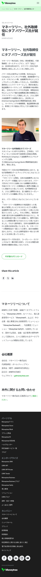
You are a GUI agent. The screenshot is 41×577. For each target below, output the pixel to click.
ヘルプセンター (7, 444)
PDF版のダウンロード (13, 256)
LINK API (5, 466)
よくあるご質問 (7, 505)
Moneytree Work (7, 429)
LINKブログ (6, 497)
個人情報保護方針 (8, 538)
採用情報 (5, 530)
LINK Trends (6, 474)
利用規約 (5, 534)
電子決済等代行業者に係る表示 (12, 546)
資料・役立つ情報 (8, 501)
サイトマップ (6, 550)
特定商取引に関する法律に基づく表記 (15, 542)
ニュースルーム (7, 9)
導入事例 (5, 489)
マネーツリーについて (9, 514)
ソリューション (7, 493)
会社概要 (5, 518)
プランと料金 (6, 433)
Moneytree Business (8, 478)
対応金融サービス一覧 (9, 448)
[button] (38, 3)
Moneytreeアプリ (7, 422)
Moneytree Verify (7, 485)
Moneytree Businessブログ (11, 481)
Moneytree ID (6, 437)
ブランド (5, 526)
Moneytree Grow (7, 426)
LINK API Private (7, 470)
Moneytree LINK (7, 462)
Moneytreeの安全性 (8, 441)
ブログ (4, 452)
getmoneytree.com (21, 375)
